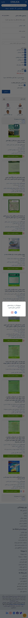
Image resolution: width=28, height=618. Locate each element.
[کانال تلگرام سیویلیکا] (15, 312)
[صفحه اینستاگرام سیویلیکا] (12, 312)
